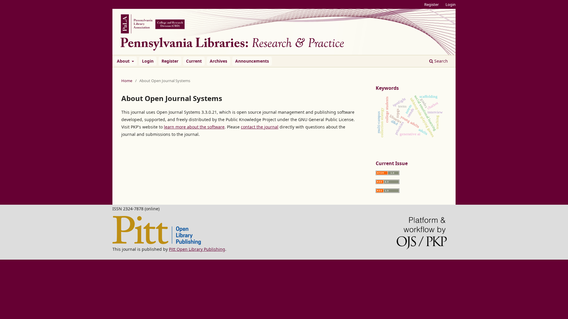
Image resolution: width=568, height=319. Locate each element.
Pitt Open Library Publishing (197, 249)
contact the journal (259, 127)
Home (126, 80)
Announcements (252, 61)
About (124, 61)
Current (194, 61)
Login (148, 61)
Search (440, 61)
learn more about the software (194, 127)
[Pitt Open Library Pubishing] (156, 243)
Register (170, 61)
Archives (218, 61)
